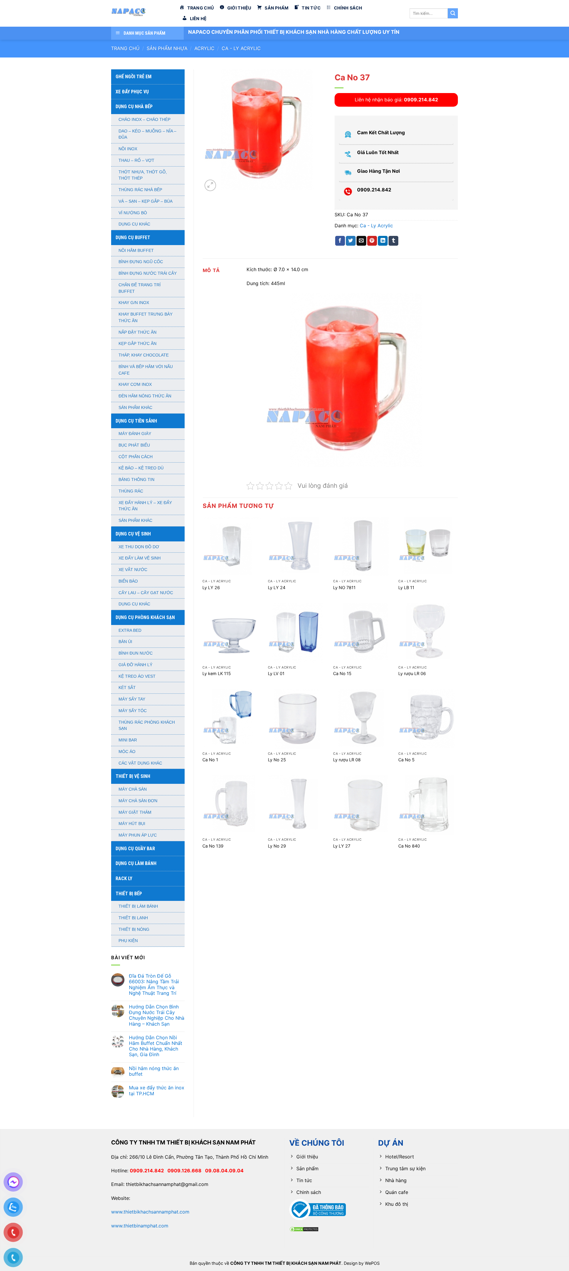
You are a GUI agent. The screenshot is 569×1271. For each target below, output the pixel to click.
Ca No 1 (210, 759)
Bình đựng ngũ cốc (141, 262)
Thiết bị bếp (129, 893)
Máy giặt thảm (135, 812)
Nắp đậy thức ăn (137, 332)
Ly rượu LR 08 (347, 759)
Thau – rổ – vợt (136, 160)
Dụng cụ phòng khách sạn (145, 617)
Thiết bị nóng (134, 929)
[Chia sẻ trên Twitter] (351, 241)
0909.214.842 (148, 1171)
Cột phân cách (136, 457)
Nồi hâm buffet (136, 250)
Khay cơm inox (135, 384)
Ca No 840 (409, 845)
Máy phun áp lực (138, 835)
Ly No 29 (277, 845)
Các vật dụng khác (140, 763)
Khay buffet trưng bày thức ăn (145, 317)
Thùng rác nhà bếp (140, 190)
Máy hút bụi (132, 823)
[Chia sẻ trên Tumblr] (393, 241)
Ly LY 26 (211, 587)
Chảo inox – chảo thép (144, 119)
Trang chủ (125, 48)
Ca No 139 (212, 845)
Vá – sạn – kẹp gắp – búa (145, 201)
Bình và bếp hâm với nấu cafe (146, 369)
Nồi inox (128, 149)
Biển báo (128, 581)
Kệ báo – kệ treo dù (141, 468)
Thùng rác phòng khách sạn (147, 725)
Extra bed (130, 630)
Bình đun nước (136, 653)
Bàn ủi (125, 642)
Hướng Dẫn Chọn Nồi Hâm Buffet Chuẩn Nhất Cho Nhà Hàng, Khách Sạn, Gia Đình (155, 1046)
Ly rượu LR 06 (412, 673)
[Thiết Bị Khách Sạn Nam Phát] (140, 13)
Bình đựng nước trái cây (148, 273)
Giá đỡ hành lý (135, 665)
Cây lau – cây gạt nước (146, 593)
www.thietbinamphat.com (139, 1226)
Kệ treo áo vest (137, 676)
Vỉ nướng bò (133, 213)
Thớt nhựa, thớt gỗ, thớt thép (143, 175)
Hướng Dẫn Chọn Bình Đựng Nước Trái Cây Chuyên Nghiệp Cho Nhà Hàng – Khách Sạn (156, 1015)
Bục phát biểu (134, 445)
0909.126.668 (186, 1171)
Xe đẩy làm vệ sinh (140, 558)
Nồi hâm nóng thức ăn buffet (154, 1071)
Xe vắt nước (133, 569)
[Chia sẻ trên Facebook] (340, 241)
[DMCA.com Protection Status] (304, 1229)
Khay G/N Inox (134, 302)
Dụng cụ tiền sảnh (136, 421)
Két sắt (127, 687)
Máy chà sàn (133, 789)
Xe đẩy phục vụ (132, 92)
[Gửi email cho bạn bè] (361, 241)
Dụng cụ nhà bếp (134, 106)
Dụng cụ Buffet (133, 237)
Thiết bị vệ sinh (133, 776)
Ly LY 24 (276, 587)
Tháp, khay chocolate (144, 355)
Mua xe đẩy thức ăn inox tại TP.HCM (156, 1090)
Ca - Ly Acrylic (241, 48)
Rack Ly (124, 878)
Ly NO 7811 (344, 587)
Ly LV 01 (276, 673)
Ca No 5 (406, 759)
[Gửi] (453, 13)
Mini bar (128, 740)
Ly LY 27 (341, 845)
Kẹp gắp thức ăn (137, 343)
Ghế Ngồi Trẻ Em (133, 76)
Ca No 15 (342, 673)
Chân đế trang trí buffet (140, 288)
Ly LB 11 (406, 587)
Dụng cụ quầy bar (135, 848)
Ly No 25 (277, 759)
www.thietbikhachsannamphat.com (150, 1212)
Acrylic (204, 48)
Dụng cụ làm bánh (136, 863)
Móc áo (127, 751)
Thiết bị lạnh (133, 918)
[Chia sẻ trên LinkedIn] (383, 241)
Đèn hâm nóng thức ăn (145, 396)
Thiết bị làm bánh (138, 906)
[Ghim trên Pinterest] (372, 241)
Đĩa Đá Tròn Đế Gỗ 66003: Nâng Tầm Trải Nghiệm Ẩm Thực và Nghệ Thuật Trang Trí (154, 984)
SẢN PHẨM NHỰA (167, 48)
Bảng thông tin (136, 479)
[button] (210, 185)
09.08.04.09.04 (224, 1171)
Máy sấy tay (132, 699)
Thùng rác (131, 491)
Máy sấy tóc (133, 711)
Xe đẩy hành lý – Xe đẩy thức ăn (145, 506)
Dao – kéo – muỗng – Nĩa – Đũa (147, 134)
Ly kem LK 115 (216, 673)
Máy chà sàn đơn (138, 801)
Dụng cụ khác (134, 224)
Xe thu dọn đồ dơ (139, 547)
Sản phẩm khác (135, 407)
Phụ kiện (128, 941)
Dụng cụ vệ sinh (133, 534)
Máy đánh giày (135, 433)
